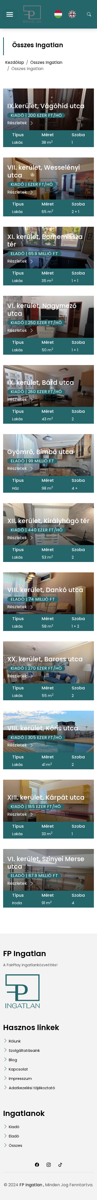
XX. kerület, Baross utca (45, 659)
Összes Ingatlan (46, 62)
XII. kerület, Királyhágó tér (48, 520)
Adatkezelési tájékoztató (32, 1088)
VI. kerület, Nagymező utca (42, 309)
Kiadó (14, 1126)
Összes (15, 1145)
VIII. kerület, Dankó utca (45, 589)
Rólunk (15, 1041)
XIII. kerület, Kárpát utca (46, 797)
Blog (13, 1059)
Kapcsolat (18, 1069)
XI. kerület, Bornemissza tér (45, 240)
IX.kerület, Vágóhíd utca (46, 106)
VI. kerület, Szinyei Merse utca (45, 862)
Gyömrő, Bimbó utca (40, 451)
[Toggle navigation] (9, 14)
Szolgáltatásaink (24, 1050)
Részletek (17, 123)
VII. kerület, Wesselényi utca (43, 171)
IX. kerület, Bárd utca (40, 382)
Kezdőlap (14, 62)
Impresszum (20, 1078)
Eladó (14, 1136)
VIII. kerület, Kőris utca (42, 728)
